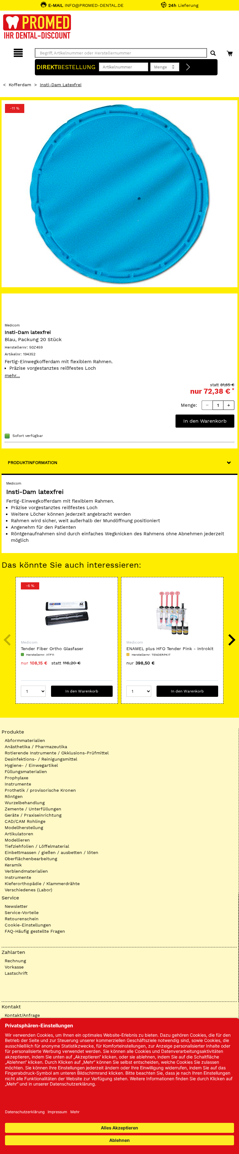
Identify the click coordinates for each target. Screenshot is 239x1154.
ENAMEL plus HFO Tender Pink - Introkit (169, 648)
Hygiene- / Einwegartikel (31, 765)
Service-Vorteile (22, 912)
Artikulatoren (19, 833)
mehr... (12, 375)
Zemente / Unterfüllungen (33, 808)
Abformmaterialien (25, 740)
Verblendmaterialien (26, 871)
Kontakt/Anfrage (22, 1015)
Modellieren (17, 839)
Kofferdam (20, 84)
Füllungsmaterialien (26, 771)
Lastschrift (16, 973)
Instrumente (18, 783)
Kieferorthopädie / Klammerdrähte (42, 883)
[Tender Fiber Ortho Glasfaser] (67, 613)
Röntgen (14, 796)
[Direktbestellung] (188, 67)
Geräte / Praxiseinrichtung (33, 815)
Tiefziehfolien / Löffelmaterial (37, 846)
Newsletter (16, 906)
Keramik (13, 864)
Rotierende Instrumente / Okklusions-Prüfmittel (57, 752)
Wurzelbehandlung (25, 802)
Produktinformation (32, 462)
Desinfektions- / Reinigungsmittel (41, 759)
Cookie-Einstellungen (28, 924)
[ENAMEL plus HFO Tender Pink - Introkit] (172, 613)
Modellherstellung (24, 827)
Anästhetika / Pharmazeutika (36, 746)
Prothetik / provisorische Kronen (40, 790)
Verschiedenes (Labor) (28, 889)
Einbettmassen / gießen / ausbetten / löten (51, 852)
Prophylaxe (16, 777)
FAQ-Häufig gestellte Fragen (35, 931)
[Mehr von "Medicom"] (17, 308)
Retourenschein (22, 918)
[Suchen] (213, 53)
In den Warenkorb (205, 421)
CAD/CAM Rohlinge (25, 821)
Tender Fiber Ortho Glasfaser (52, 648)
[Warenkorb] (230, 52)
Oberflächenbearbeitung (31, 858)
